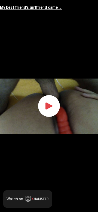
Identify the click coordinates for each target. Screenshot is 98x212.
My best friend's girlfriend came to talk (31, 7)
